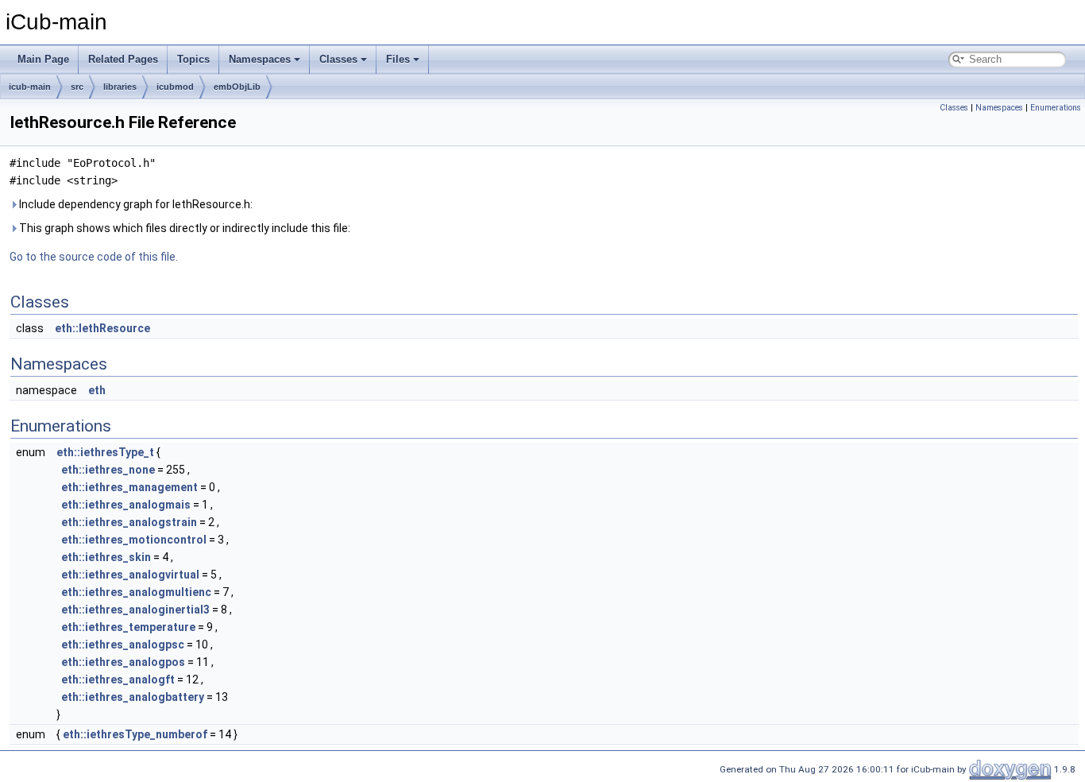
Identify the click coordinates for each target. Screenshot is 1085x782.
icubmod (175, 86)
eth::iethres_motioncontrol (134, 539)
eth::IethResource (102, 328)
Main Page (43, 59)
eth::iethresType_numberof (135, 734)
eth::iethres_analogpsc (122, 644)
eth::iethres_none (108, 469)
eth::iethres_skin (106, 557)
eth (97, 390)
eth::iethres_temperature (128, 627)
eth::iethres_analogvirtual (130, 574)
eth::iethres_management (129, 487)
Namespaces (260, 59)
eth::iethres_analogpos (123, 662)
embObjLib (237, 86)
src (77, 86)
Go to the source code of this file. (94, 256)
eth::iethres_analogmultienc (136, 592)
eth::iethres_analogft (118, 679)
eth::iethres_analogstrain (129, 522)
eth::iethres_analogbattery (132, 697)
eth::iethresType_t (105, 452)
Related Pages (123, 59)
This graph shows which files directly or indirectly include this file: (183, 228)
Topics (193, 59)
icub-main (30, 86)
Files (398, 59)
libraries (120, 86)
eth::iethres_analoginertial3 (135, 609)
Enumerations (1055, 108)
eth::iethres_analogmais (126, 504)
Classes (338, 59)
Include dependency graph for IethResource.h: (135, 204)
